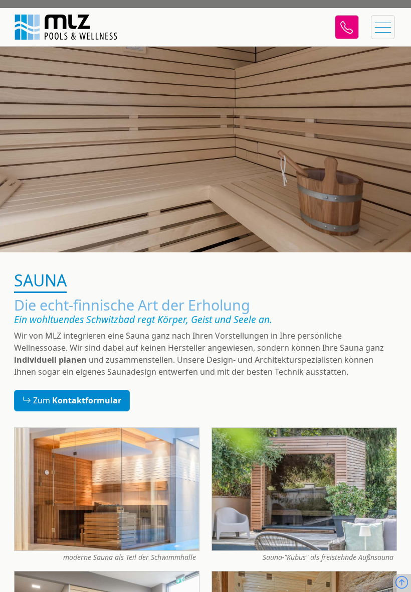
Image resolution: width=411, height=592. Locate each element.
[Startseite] (60, 27)
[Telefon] (347, 27)
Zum (76, 400)
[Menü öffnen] (383, 27)
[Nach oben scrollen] (401, 583)
